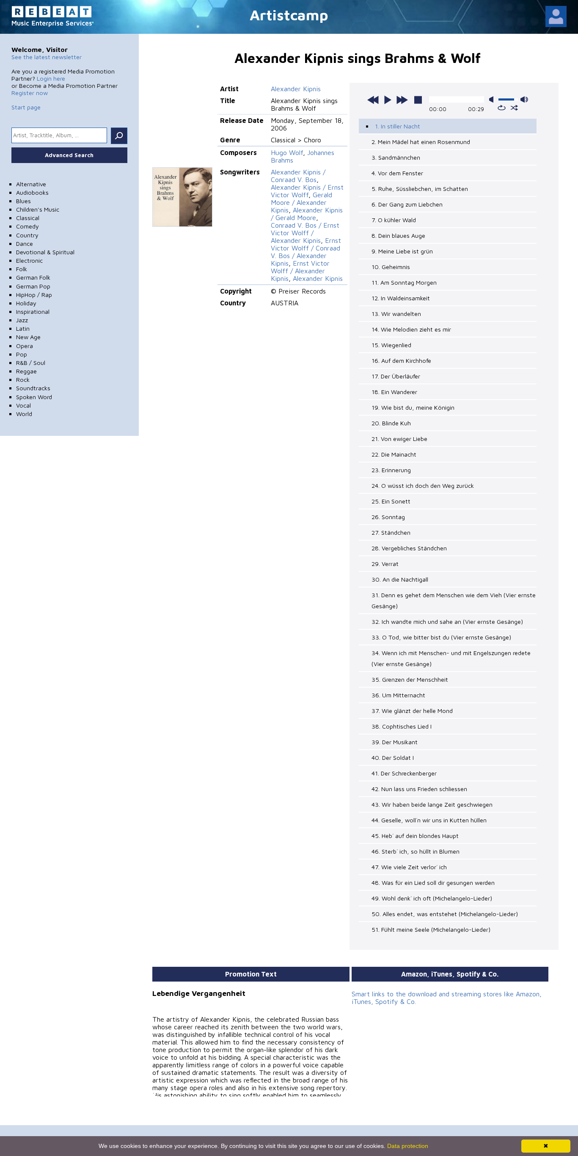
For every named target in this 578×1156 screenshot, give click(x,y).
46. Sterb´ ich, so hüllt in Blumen (416, 851)
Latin (23, 328)
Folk (21, 268)
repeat (501, 108)
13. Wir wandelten (396, 313)
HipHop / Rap (34, 294)
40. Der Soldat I (393, 757)
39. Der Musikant (395, 741)
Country (27, 235)
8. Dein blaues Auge (398, 235)
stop (418, 100)
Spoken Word (34, 396)
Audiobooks (32, 192)
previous (373, 100)
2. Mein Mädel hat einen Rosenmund (421, 141)
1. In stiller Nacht (397, 126)
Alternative (31, 184)
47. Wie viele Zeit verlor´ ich (409, 866)
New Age (28, 336)
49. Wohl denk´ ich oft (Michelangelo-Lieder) (432, 898)
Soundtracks (33, 388)
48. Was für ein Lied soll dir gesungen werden (433, 882)
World (24, 413)
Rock (23, 379)
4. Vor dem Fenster (397, 173)
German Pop (33, 286)
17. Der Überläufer (396, 376)
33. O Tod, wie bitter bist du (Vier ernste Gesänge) (441, 637)
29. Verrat (385, 563)
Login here (51, 78)
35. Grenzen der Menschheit (410, 679)
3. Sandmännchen (396, 157)
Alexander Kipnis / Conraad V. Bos (298, 175)
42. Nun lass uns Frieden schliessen (419, 788)
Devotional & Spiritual (45, 252)
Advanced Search (69, 155)
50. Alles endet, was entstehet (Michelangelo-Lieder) (445, 913)
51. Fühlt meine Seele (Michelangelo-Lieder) (431, 929)
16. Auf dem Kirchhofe (401, 360)
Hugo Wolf (287, 152)
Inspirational (33, 311)
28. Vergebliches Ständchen (409, 548)
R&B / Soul (30, 362)
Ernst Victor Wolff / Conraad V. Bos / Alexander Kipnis (306, 252)
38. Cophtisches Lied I (402, 726)
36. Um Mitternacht (398, 695)
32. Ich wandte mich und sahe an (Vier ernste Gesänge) (447, 621)
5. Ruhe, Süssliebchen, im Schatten (420, 188)
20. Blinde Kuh (391, 423)
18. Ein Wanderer (394, 391)
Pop (21, 354)
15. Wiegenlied (391, 344)
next (402, 100)
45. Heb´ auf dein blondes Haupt (415, 835)
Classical (27, 217)
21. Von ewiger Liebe (399, 438)
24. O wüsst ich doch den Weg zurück (423, 485)
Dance (24, 243)
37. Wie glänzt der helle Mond (412, 710)
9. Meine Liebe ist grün (402, 251)
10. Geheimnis (391, 266)
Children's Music (37, 209)
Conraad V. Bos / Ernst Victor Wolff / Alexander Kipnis (305, 232)
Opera (24, 345)
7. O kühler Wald (394, 219)
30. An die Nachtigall (400, 579)
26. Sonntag (388, 516)
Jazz (22, 320)
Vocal (23, 405)
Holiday (26, 303)
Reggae (26, 371)
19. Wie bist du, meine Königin (413, 407)
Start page (26, 107)
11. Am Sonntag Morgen (404, 282)
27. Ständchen (391, 532)
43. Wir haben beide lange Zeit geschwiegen (432, 804)
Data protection (407, 1145)
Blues (23, 200)
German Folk (33, 277)
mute (493, 99)
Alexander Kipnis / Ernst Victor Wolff (307, 191)
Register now (29, 92)
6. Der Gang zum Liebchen (407, 204)
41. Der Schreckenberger (404, 773)
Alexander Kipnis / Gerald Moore (307, 213)
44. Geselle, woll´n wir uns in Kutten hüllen (429, 820)
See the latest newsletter (46, 56)
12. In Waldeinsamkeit (401, 298)
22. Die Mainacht (394, 454)
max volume (524, 99)
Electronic (29, 260)
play (387, 99)
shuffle (514, 108)
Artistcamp (289, 14)
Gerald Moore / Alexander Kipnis (301, 202)
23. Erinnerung (391, 469)
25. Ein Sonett (391, 501)
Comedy (27, 226)
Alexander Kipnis (296, 88)
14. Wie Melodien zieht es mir (411, 329)
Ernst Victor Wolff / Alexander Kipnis (300, 270)
